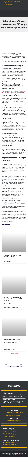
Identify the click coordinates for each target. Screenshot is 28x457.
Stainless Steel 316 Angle (14, 210)
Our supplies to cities (8, 442)
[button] (25, 14)
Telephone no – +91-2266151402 (14, 415)
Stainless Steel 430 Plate (9, 433)
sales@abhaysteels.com (14, 420)
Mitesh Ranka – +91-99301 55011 (14, 414)
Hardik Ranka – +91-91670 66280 (14, 412)
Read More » (7, 261)
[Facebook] (4, 8)
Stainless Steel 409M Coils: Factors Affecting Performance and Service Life (13, 256)
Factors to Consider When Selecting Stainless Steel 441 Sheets (13, 298)
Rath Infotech (19, 454)
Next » (16, 353)
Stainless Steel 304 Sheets (9, 431)
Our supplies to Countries (9, 444)
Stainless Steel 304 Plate (9, 430)
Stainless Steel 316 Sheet (9, 438)
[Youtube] (8, 8)
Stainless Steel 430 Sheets (9, 435)
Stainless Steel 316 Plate (9, 436)
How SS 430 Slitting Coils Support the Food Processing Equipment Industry (13, 341)
